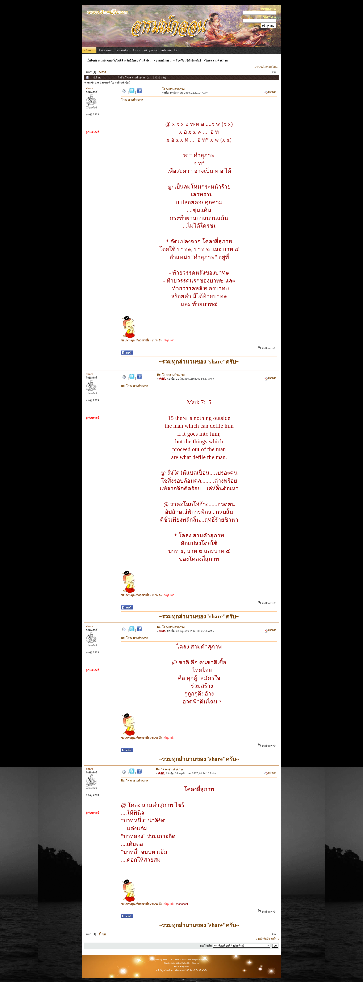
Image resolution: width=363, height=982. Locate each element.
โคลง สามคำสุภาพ (216, 60)
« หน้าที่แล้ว (261, 67)
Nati (187, 966)
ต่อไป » (273, 67)
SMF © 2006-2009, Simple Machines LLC (193, 960)
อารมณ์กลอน (163, 60)
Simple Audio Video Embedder (177, 963)
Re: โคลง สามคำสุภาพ (171, 374)
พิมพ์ (274, 72)
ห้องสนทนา (106, 50)
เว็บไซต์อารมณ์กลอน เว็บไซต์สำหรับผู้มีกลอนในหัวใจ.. (119, 60)
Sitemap (195, 963)
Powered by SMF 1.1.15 (162, 960)
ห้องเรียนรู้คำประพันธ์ (188, 60)
